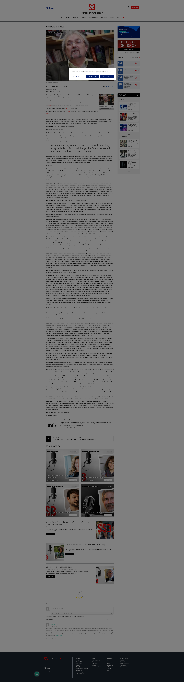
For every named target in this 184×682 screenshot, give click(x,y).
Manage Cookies (76, 76)
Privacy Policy (99, 72)
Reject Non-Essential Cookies (92, 76)
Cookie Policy (104, 72)
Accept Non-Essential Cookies (107, 76)
